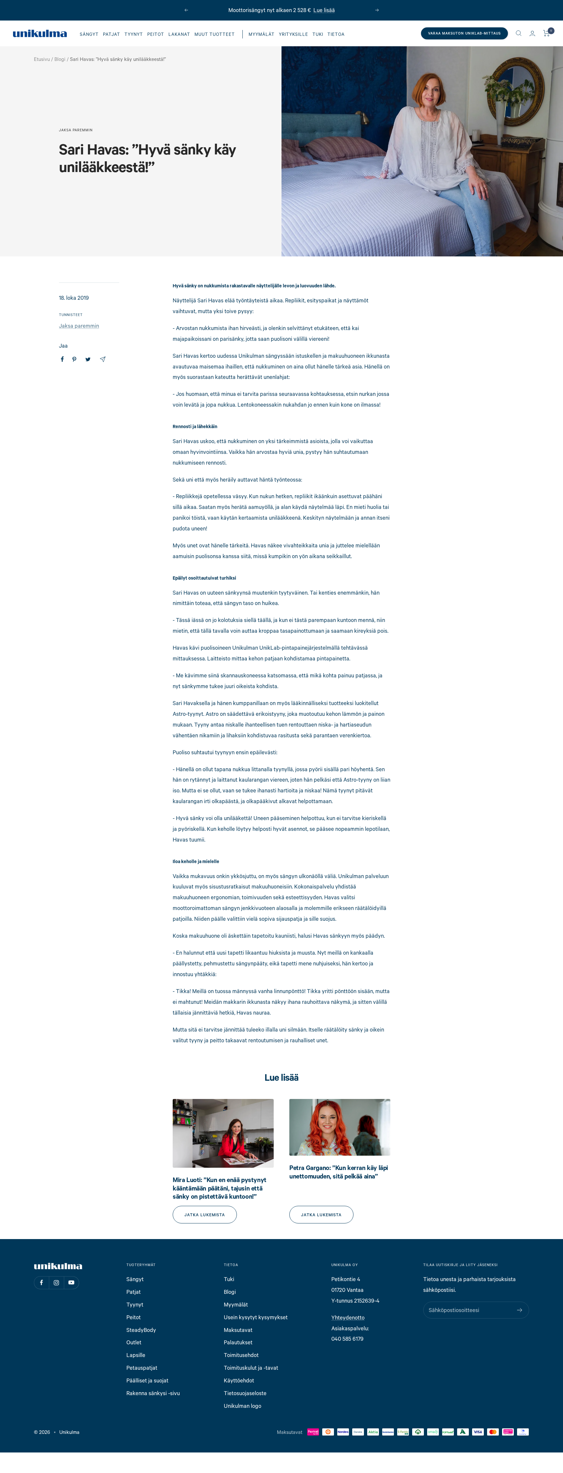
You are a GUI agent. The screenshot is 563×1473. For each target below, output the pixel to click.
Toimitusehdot (241, 1355)
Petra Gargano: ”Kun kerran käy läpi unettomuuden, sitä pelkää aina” (338, 1171)
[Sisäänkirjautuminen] (532, 33)
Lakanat (179, 34)
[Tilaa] (520, 1310)
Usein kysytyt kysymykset (256, 1317)
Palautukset (238, 1342)
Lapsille (135, 1355)
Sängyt (89, 34)
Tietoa (336, 34)
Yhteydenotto (348, 1317)
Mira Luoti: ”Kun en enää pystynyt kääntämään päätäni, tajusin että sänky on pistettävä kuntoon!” (220, 1187)
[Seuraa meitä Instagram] (56, 1282)
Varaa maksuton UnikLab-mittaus (464, 33)
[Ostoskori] (546, 33)
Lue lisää (324, 10)
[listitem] (62, 359)
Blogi (59, 59)
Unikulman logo (242, 1405)
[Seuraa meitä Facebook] (41, 1282)
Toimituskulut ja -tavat (251, 1367)
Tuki (317, 34)
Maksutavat (238, 1330)
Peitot (155, 34)
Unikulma (69, 1432)
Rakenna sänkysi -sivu (153, 1393)
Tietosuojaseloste (245, 1393)
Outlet (133, 1342)
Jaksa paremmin (76, 130)
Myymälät (262, 34)
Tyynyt (133, 34)
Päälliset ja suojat (147, 1380)
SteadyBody (141, 1330)
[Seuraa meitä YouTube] (71, 1282)
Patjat (111, 34)
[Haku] (519, 33)
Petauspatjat (141, 1367)
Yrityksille (293, 34)
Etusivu (42, 59)
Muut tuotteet (215, 34)
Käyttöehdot (239, 1380)
